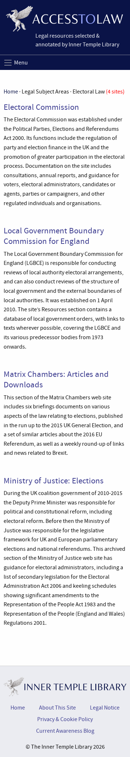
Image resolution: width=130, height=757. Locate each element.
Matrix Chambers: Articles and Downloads (56, 379)
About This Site (57, 707)
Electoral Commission (41, 106)
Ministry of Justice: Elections (54, 480)
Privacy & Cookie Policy (65, 719)
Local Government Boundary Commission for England (54, 235)
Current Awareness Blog (65, 731)
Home (11, 91)
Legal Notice (105, 707)
